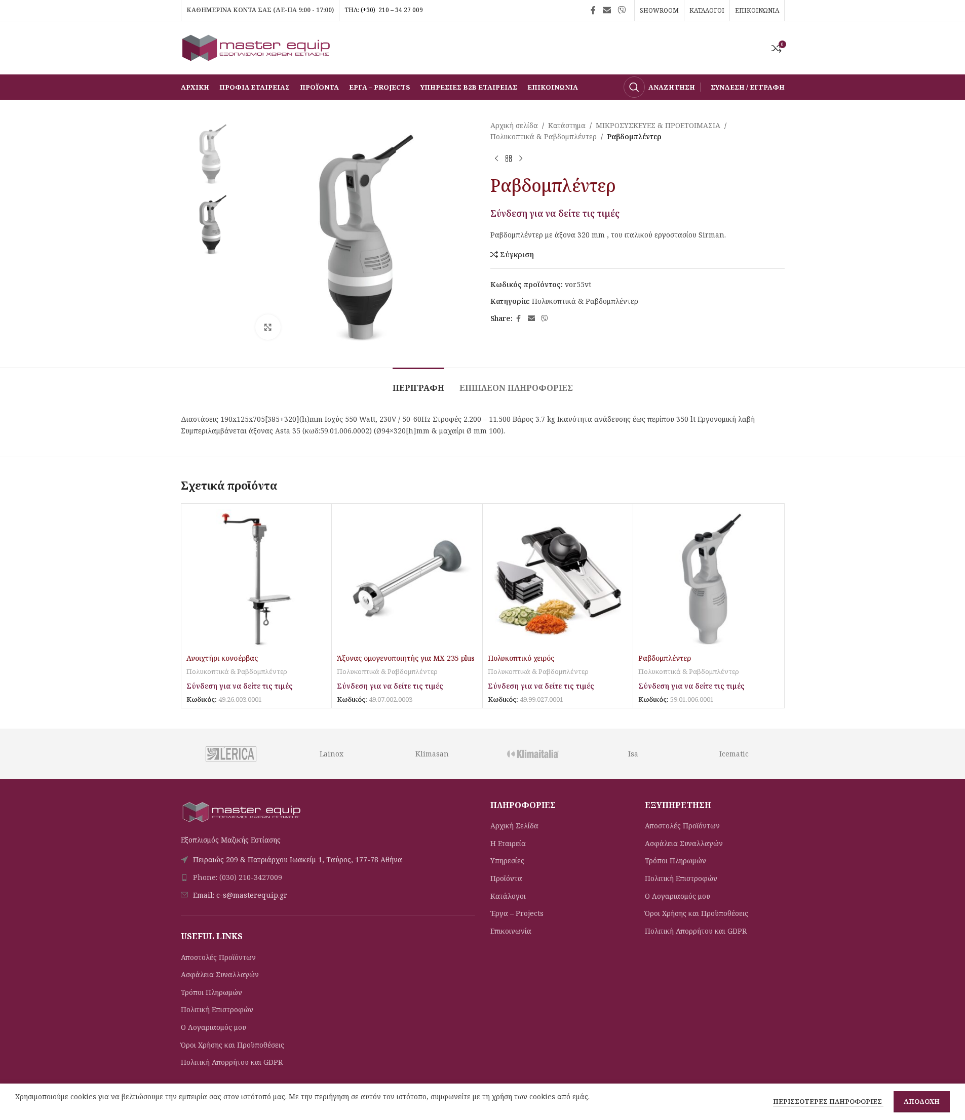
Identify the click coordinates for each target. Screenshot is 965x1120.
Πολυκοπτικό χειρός (521, 658)
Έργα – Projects (517, 913)
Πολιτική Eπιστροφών (217, 1009)
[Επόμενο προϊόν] (521, 159)
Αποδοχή (922, 1101)
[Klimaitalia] (532, 754)
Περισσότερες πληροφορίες (828, 1101)
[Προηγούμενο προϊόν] (496, 159)
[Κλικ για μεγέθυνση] (268, 327)
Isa (633, 753)
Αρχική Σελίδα (514, 825)
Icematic (734, 753)
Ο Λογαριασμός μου (213, 1027)
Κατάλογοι (508, 896)
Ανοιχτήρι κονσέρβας (222, 658)
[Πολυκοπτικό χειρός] (558, 579)
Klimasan (432, 753)
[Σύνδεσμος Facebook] (593, 10)
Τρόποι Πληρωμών (211, 992)
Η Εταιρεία (508, 843)
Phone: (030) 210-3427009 (237, 877)
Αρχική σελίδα (514, 125)
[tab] (418, 383)
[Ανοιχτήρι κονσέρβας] (256, 579)
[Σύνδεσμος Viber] (621, 10)
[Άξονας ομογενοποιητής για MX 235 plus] (407, 579)
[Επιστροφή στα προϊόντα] (509, 159)
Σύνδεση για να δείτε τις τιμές (555, 213)
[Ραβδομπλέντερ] (708, 579)
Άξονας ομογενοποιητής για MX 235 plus (406, 658)
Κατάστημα (567, 125)
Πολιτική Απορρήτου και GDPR (232, 1062)
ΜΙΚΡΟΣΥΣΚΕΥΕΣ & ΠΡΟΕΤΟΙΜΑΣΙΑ (658, 125)
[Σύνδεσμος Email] (606, 10)
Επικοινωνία (510, 931)
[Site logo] (257, 47)
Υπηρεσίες (507, 860)
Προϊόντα (506, 878)
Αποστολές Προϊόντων (218, 957)
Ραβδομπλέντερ (664, 658)
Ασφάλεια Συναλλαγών (220, 974)
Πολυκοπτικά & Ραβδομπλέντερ (543, 136)
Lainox (331, 753)
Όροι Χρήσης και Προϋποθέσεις (232, 1045)
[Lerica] (230, 754)
